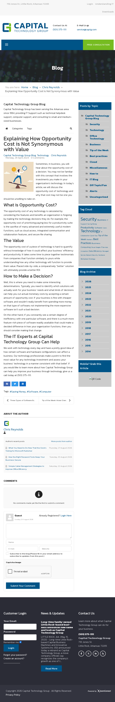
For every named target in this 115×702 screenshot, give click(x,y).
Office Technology (97, 137)
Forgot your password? (15, 655)
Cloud (93, 162)
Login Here (66, 515)
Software (33, 391)
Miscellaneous (98, 167)
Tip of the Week (99, 150)
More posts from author (61, 441)
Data (91, 251)
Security (95, 124)
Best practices (99, 156)
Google (98, 247)
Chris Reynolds (51, 87)
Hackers (90, 239)
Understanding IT (104, 4)
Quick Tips (93, 235)
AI (101, 232)
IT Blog (94, 179)
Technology (43, 155)
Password (9, 631)
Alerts (93, 191)
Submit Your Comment (22, 586)
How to (94, 173)
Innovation (84, 251)
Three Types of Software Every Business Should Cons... (24, 400)
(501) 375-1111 (59, 29)
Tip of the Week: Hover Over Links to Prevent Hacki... (58, 400)
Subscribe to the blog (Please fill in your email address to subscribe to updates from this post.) (36, 555)
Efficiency (97, 251)
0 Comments (37, 157)
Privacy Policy (13, 694)
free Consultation (98, 44)
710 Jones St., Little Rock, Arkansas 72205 (28, 4)
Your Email (10, 621)
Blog (35, 87)
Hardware (101, 255)
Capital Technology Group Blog (20, 155)
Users (105, 228)
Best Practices (89, 241)
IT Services (104, 247)
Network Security (92, 255)
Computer (46, 391)
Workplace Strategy (88, 259)
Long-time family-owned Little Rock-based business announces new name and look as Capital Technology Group (57, 627)
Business (95, 144)
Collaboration (85, 235)
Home (24, 87)
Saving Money (18, 391)
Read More (51, 668)
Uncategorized (99, 197)
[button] (71, 128)
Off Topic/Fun (98, 185)
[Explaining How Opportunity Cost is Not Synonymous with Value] (19, 177)
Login (90, 4)
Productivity (87, 227)
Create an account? (14, 658)
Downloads (108, 11)
